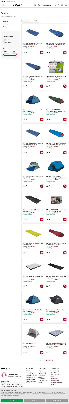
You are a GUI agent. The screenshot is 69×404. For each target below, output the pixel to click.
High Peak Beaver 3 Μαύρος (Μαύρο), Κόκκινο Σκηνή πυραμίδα (56, 310)
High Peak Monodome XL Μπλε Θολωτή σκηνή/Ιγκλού (32, 310)
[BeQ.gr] (17, 5)
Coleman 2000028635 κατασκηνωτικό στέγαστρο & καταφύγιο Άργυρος (56, 77)
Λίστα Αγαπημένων (43, 380)
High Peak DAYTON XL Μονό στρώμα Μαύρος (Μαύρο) (33, 210)
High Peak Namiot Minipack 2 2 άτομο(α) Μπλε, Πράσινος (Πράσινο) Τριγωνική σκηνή (55, 177)
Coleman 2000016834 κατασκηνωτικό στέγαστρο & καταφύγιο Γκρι (56, 210)
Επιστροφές (41, 375)
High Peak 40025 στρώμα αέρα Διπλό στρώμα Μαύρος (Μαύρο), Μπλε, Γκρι (56, 343)
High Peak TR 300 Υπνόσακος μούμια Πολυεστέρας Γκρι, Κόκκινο (56, 243)
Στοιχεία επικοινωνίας (56, 382)
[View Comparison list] (55, 5)
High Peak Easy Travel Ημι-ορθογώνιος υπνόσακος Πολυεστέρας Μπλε (55, 43)
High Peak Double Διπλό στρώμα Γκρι (33, 276)
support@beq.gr (55, 380)
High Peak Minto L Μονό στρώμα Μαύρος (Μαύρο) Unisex (56, 277)
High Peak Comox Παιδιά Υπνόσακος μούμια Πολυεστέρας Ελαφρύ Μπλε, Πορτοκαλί (56, 143)
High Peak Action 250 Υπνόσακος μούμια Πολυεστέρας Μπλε (33, 77)
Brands (40, 382)
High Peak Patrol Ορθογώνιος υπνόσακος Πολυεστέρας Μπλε (32, 43)
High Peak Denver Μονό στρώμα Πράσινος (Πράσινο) (33, 243)
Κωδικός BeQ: (26, 46)
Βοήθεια (40, 371)
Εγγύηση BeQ (42, 373)
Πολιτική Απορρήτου (31, 375)
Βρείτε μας (53, 384)
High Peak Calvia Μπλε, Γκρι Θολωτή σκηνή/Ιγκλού (33, 177)
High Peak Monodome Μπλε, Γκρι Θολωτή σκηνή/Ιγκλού (33, 110)
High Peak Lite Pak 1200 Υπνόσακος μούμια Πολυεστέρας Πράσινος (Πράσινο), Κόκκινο (56, 110)
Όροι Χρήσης (29, 373)
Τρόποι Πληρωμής (31, 379)
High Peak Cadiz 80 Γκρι (29, 343)
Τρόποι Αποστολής (31, 377)
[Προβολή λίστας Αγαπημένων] (58, 5)
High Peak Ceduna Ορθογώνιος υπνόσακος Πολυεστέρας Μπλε (33, 143)
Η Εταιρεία (29, 371)
